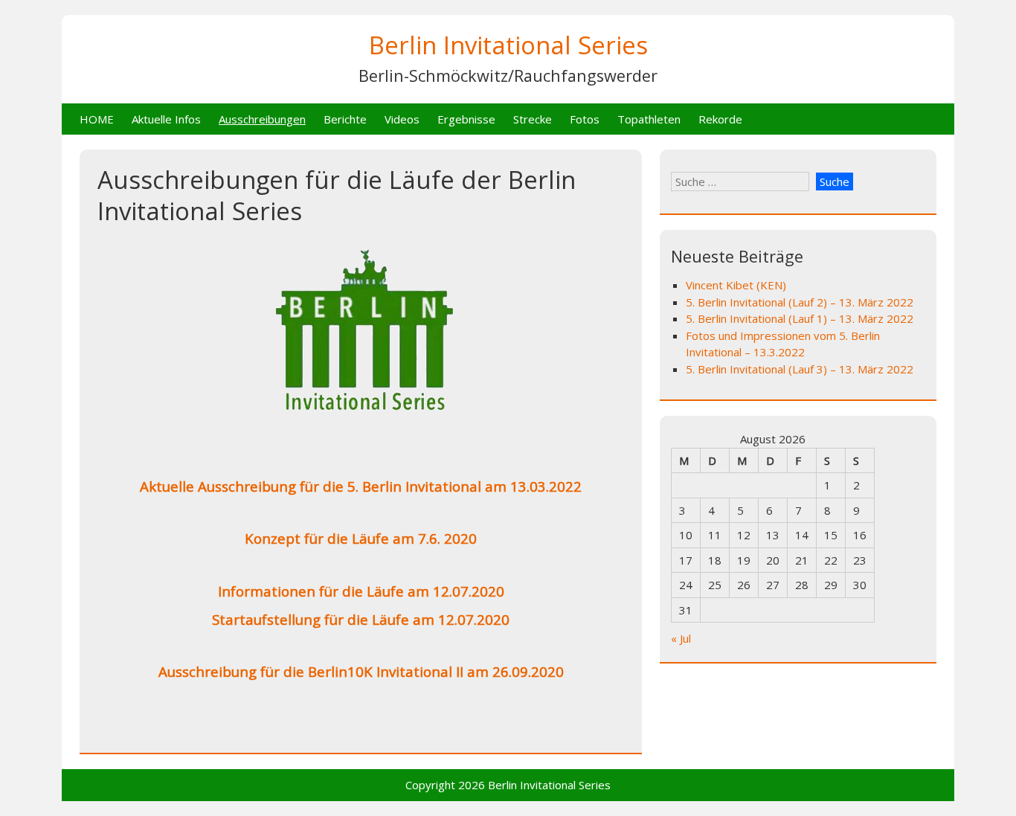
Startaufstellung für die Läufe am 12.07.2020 (360, 619)
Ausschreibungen (262, 119)
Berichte (345, 119)
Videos (402, 119)
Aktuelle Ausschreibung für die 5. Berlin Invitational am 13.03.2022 (361, 486)
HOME (97, 119)
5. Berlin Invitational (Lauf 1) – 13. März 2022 (799, 318)
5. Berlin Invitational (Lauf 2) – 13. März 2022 (799, 302)
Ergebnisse (466, 119)
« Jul (681, 638)
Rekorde (720, 119)
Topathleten (649, 119)
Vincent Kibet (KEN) (736, 284)
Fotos (584, 119)
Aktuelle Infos (166, 119)
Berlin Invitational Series (508, 45)
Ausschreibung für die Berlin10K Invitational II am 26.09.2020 (361, 671)
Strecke (532, 119)
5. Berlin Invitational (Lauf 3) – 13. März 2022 (799, 369)
